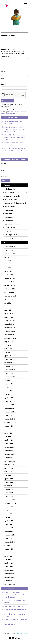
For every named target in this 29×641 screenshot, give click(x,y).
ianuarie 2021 (9, 366)
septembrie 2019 (10, 422)
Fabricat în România (11, 199)
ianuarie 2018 (9, 489)
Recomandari (9, 221)
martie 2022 (8, 317)
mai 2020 (7, 394)
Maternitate (8, 210)
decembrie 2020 (10, 370)
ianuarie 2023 (9, 282)
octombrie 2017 (9, 500)
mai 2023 (7, 268)
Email (3, 78)
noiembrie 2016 (9, 538)
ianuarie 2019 (9, 451)
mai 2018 (7, 475)
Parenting (8, 214)
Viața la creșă (9, 231)
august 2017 (8, 507)
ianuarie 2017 (9, 531)
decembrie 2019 (9, 412)
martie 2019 (8, 444)
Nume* (3, 163)
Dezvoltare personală (12, 196)
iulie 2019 (7, 429)
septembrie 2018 (10, 465)
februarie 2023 (9, 278)
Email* (3, 170)
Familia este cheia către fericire (15, 203)
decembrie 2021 (9, 328)
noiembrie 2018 (9, 458)
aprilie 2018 (8, 479)
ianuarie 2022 (9, 324)
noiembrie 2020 (9, 373)
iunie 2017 (8, 514)
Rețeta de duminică (11, 224)
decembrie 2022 (10, 285)
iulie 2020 (7, 387)
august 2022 (8, 299)
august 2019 (8, 426)
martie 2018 (8, 482)
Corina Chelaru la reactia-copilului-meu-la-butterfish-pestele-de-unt (14, 595)
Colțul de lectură (10, 189)
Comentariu (5, 56)
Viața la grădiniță (10, 235)
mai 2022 (7, 310)
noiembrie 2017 (9, 496)
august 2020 (8, 384)
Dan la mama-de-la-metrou (14, 606)
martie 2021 (8, 359)
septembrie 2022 (10, 296)
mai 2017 (7, 517)
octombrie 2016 (9, 542)
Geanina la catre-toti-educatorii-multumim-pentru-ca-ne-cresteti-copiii (15, 622)
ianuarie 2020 (9, 408)
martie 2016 (8, 567)
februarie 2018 (9, 486)
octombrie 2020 (9, 377)
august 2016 (8, 549)
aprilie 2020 (8, 398)
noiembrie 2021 (9, 331)
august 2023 (8, 257)
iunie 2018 (8, 472)
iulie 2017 (7, 510)
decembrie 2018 (9, 454)
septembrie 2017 (10, 503)
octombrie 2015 (9, 584)
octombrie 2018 (9, 461)
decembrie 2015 (9, 577)
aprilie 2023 (8, 271)
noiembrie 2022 (9, 289)
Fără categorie (9, 207)
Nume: (3, 71)
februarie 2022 (9, 320)
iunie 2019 (8, 433)
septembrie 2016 (10, 545)
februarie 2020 (9, 405)
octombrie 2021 (9, 335)
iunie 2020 (8, 391)
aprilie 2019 (8, 440)
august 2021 (8, 342)
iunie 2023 (8, 264)
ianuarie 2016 (9, 574)
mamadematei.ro (21, 634)
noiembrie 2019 (9, 415)
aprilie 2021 (8, 356)
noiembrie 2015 (9, 581)
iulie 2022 (7, 303)
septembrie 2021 (10, 338)
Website (3, 85)
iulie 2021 (7, 345)
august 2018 (8, 468)
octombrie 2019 (9, 419)
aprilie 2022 (8, 313)
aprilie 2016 (8, 563)
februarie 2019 (9, 447)
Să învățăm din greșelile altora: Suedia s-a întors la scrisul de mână (15, 137)
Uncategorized (9, 228)
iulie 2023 (7, 261)
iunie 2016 (8, 556)
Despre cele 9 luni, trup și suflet (15, 192)
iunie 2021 (8, 349)
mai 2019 (7, 436)
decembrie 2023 (10, 247)
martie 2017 (8, 524)
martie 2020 (8, 401)
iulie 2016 (7, 552)
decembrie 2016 (9, 535)
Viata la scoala (9, 238)
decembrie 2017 (9, 493)
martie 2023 (8, 275)
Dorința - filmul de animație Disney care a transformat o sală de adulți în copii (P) (15, 129)
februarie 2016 (9, 570)
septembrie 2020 (10, 380)
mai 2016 (7, 559)
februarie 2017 (9, 528)
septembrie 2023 (10, 254)
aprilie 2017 (8, 521)
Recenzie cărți (9, 217)
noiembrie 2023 (9, 250)
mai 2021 (7, 352)
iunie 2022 (8, 306)
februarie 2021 (9, 363)
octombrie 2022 (9, 292)
